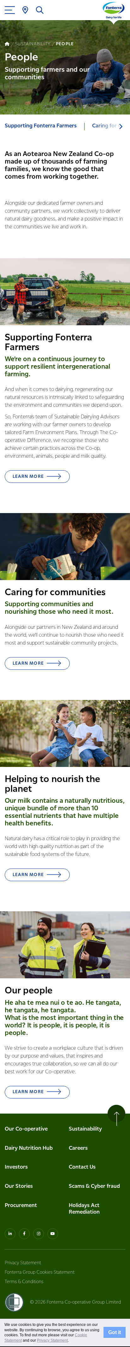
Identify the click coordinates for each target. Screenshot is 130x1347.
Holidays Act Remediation (84, 1209)
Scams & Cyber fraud (94, 1186)
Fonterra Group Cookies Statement (39, 1272)
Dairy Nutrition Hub (29, 1148)
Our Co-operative (26, 1129)
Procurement (21, 1205)
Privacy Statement (23, 1263)
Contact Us (82, 1167)
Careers (78, 1148)
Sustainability (85, 1129)
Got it (114, 1332)
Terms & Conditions (24, 1282)
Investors (16, 1167)
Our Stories (19, 1186)
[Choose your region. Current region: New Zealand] (25, 10)
